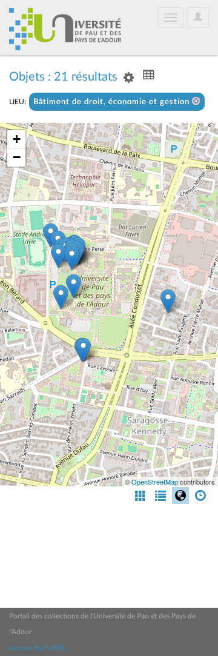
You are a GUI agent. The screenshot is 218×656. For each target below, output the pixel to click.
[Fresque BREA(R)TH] (71, 257)
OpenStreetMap (154, 481)
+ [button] (17, 139)
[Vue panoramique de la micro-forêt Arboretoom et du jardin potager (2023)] (73, 286)
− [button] (17, 157)
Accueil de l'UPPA (37, 648)
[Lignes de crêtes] (58, 256)
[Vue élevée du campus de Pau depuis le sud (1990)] (83, 349)
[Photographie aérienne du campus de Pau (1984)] (168, 301)
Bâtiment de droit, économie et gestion (112, 102)
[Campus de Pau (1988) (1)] (60, 297)
